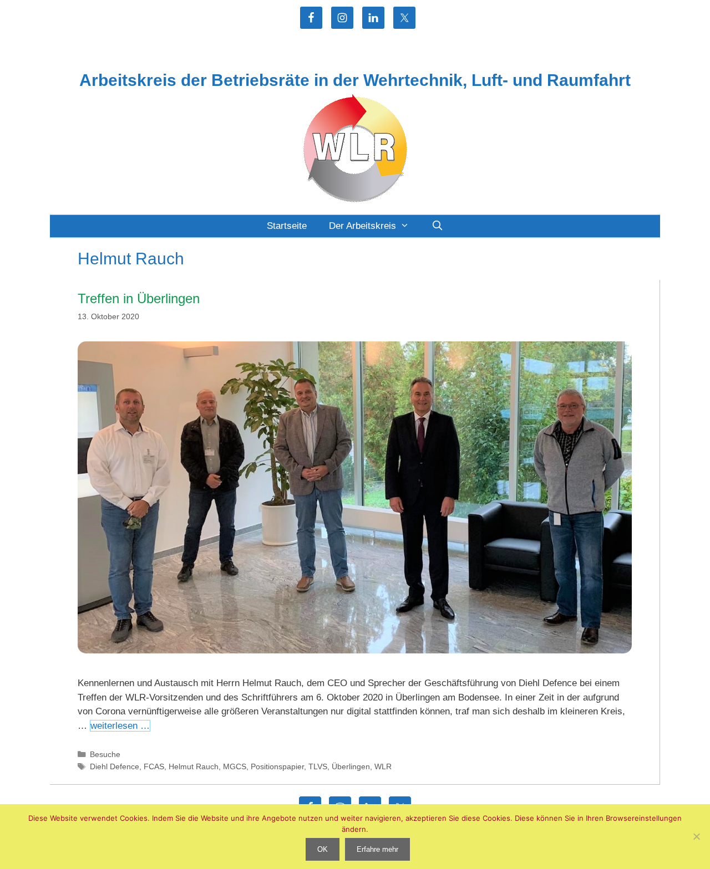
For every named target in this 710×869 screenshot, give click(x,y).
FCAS (154, 766)
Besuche (105, 754)
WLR (383, 766)
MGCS (234, 766)
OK (322, 849)
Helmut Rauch (194, 766)
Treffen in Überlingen (139, 298)
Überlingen (351, 766)
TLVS (317, 766)
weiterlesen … (120, 725)
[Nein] (696, 836)
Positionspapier (277, 766)
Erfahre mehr (377, 849)
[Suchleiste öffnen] (437, 226)
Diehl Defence (114, 766)
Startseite (287, 226)
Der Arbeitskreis (362, 226)
